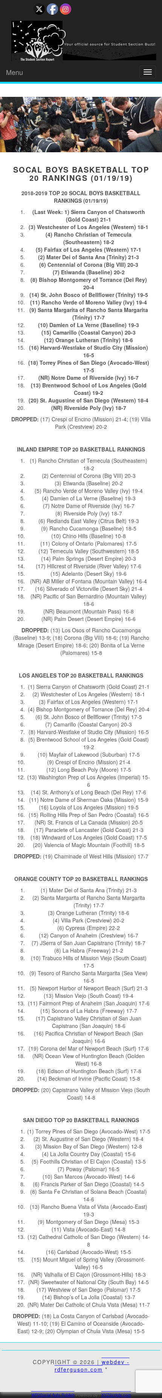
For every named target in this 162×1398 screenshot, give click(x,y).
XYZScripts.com (116, 1395)
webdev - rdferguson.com (92, 1365)
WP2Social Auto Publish (53, 1395)
